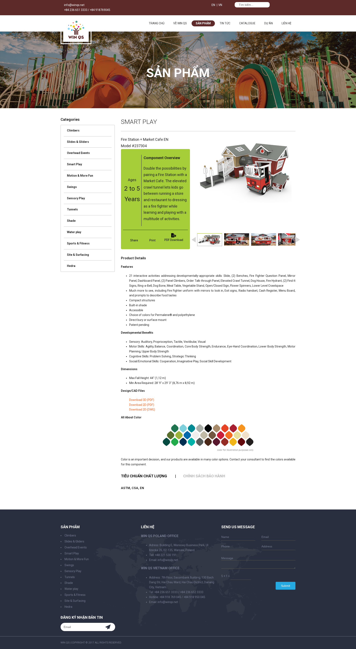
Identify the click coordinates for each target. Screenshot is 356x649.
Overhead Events (78, 153)
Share (134, 240)
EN (213, 5)
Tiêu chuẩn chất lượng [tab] (144, 476)
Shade (71, 220)
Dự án (268, 23)
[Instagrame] (230, 5)
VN (220, 5)
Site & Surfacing (78, 254)
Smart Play (74, 164)
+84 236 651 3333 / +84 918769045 (87, 10)
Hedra (71, 266)
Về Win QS (180, 23)
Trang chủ (156, 23)
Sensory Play (76, 198)
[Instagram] (294, 642)
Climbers (73, 130)
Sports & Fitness (78, 243)
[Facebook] (226, 5)
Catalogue (247, 23)
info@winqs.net (74, 5)
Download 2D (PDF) (141, 404)
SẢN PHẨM (203, 23)
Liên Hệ (286, 23)
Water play (74, 232)
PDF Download (173, 240)
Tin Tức (225, 23)
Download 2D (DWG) (142, 409)
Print (152, 240)
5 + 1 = (225, 576)
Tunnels (72, 209)
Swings (72, 187)
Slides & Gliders (78, 141)
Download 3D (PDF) (141, 399)
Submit (285, 585)
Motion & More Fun (80, 175)
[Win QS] (76, 42)
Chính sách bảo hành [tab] (204, 476)
